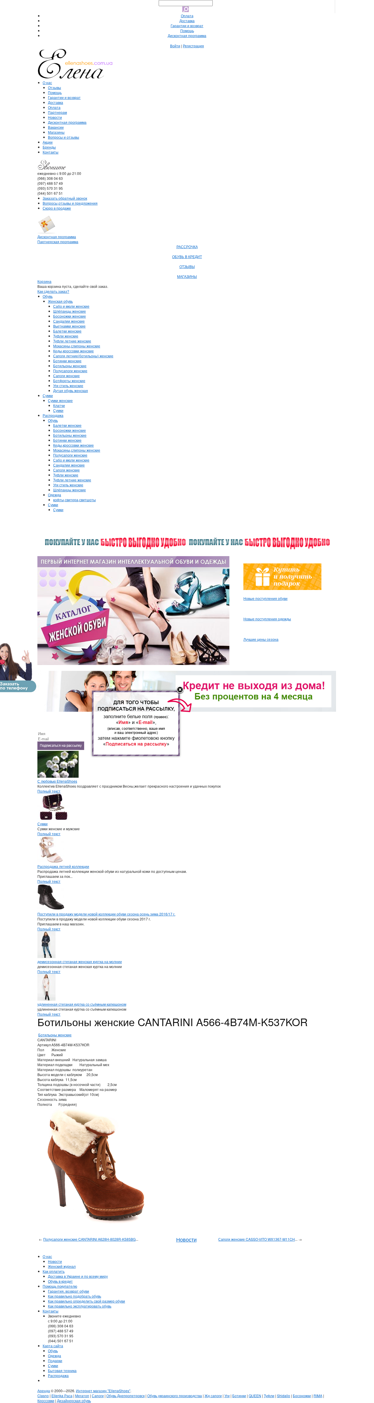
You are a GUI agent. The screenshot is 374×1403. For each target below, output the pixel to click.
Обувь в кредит (60, 1281)
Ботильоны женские (69, 365)
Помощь (187, 30)
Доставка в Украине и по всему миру (78, 1276)
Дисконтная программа (187, 35)
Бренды (49, 147)
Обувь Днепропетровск (125, 1395)
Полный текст (48, 790)
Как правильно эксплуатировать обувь (79, 1305)
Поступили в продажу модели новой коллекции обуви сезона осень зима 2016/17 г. (106, 913)
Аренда (43, 1390)
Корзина (44, 281)
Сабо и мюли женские (71, 306)
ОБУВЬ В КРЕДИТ (187, 256)
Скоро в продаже (57, 208)
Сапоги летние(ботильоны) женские (83, 355)
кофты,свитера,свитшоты (74, 499)
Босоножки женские (69, 316)
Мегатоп (82, 1395)
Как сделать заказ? (53, 291)
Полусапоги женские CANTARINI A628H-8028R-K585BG (89, 1239)
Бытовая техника (62, 1370)
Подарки (55, 1360)
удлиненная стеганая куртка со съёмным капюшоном (81, 1004)
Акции (48, 142)
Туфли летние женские (72, 340)
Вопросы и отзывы (63, 137)
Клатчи (59, 405)
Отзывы (54, 87)
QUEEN (255, 1395)
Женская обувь (60, 301)
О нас (47, 82)
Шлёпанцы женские (69, 311)
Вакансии (56, 127)
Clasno (43, 1395)
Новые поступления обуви (265, 598)
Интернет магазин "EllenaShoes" (103, 1390)
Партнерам (57, 112)
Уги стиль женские (68, 385)
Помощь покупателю (60, 1286)
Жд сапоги (213, 1395)
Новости (55, 117)
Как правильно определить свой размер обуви (86, 1300)
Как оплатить (54, 1271)
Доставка (187, 20)
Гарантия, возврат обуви (68, 1291)
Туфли (269, 1395)
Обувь (48, 296)
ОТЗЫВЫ (187, 266)
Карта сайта (53, 1345)
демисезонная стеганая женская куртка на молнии (79, 961)
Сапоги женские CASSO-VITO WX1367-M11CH (256, 1239)
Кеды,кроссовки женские (73, 350)
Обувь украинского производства (174, 1395)
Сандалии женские (69, 320)
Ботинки (239, 1395)
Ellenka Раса (61, 1395)
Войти (175, 45)
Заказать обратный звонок (65, 198)
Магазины (56, 132)
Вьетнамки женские (69, 325)
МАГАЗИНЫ (187, 276)
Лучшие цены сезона (260, 639)
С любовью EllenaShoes (57, 781)
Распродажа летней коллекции (63, 866)
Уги (227, 1395)
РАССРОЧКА (187, 246)
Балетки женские (67, 330)
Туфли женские (65, 335)
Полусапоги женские (70, 370)
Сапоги (98, 1395)
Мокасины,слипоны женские (76, 345)
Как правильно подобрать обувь (74, 1296)
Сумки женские (60, 400)
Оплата (187, 15)
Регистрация (193, 45)
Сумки (48, 395)
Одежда (54, 494)
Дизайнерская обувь (74, 1400)
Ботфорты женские (69, 380)
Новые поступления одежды (267, 618)
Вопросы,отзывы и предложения (70, 203)
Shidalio (283, 1395)
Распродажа (53, 415)
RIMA (318, 1395)
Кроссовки (45, 1400)
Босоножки (302, 1395)
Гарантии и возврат (187, 25)
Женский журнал (62, 1266)
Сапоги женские (66, 375)
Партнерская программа (57, 241)
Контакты (50, 151)
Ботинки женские (67, 360)
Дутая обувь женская (70, 390)
